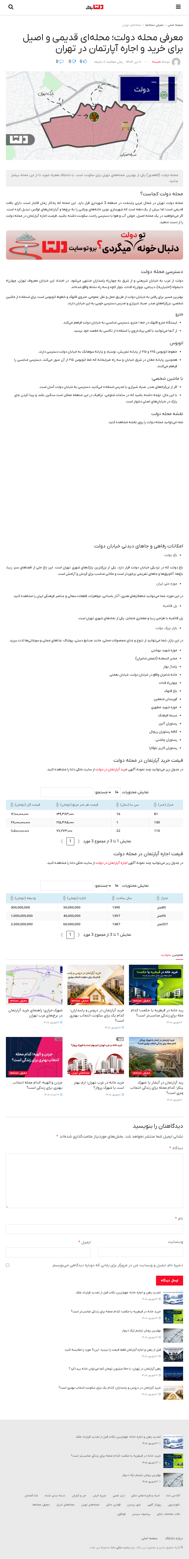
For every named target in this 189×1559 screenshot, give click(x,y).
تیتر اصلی (119, 1495)
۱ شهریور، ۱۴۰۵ (113, 1094)
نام (179, 1218)
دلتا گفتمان (31, 1495)
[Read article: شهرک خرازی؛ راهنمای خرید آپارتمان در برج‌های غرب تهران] (34, 985)
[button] (155, 805)
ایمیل (84, 1242)
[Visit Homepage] (95, 7)
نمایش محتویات (135, 792)
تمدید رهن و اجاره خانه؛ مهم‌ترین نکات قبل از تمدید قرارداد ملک (118, 1292)
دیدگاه (176, 1148)
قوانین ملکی (113, 1504)
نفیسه (156, 62)
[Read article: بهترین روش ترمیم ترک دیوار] (173, 1335)
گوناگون (121, 1514)
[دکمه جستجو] (10, 7)
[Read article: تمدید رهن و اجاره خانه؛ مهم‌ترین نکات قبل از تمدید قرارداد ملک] (173, 1297)
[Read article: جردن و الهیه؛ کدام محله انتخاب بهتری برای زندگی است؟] (34, 1057)
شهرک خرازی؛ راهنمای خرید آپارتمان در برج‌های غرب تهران (35, 1013)
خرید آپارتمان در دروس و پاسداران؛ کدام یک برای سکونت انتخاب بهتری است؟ (97, 1015)
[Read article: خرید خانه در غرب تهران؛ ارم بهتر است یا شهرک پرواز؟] (95, 1057)
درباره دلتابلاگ (174, 1538)
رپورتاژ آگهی (154, 1504)
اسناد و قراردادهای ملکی (145, 1495)
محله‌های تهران (132, 25)
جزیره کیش (99, 1495)
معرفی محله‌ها (154, 25)
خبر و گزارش (79, 1495)
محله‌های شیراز (65, 1504)
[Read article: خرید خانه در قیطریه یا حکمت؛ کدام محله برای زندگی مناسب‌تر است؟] (157, 985)
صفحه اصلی (175, 25)
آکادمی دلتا (173, 1495)
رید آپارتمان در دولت (110, 769)
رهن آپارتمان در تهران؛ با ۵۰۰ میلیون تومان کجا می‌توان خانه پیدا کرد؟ (115, 1369)
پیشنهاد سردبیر (141, 1514)
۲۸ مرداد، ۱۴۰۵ (52, 1094)
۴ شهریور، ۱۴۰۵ (175, 1022)
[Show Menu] (178, 7)
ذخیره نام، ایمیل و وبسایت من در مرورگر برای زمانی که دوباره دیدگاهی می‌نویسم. (117, 1265)
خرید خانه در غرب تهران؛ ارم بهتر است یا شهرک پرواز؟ (99, 1085)
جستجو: (101, 792)
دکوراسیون (174, 1504)
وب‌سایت (175, 1241)
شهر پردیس (134, 1504)
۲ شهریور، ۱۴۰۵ (52, 1022)
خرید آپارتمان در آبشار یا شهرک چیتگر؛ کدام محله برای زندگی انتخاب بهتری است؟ (158, 1087)
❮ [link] (78, 841)
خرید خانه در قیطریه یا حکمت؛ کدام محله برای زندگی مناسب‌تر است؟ (158, 1013)
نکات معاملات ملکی (168, 1514)
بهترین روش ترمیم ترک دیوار (141, 1330)
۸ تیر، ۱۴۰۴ (133, 62)
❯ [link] (61, 841)
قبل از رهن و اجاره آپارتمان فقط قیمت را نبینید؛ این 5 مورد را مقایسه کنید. (112, 1350)
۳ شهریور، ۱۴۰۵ (113, 1027)
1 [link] (70, 841)
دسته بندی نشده (55, 1495)
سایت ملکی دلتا (120, 1548)
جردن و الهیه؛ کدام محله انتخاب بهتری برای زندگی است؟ (38, 1085)
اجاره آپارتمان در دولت (111, 863)
